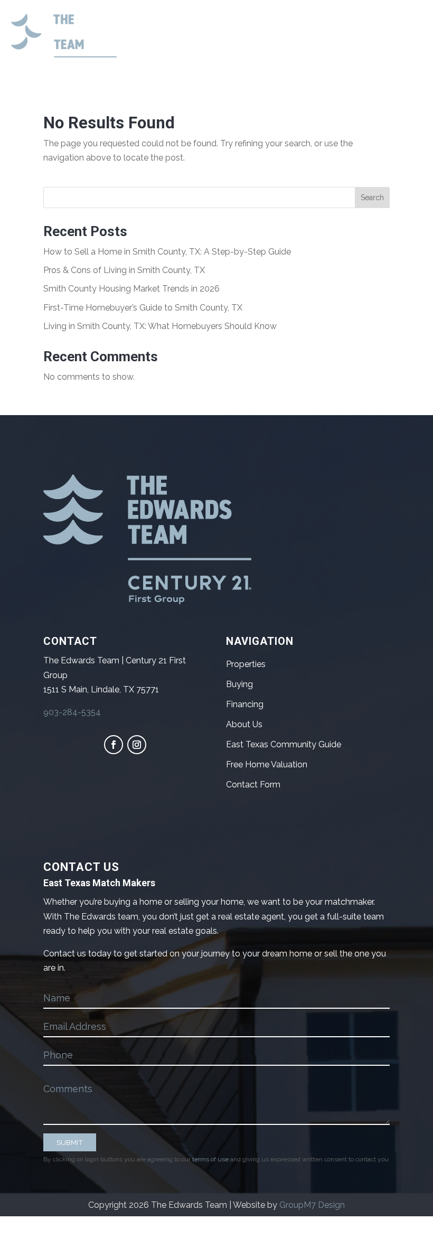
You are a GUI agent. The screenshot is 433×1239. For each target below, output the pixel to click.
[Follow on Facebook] (113, 744)
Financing (244, 704)
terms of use (210, 1159)
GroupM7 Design (312, 1205)
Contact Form (253, 785)
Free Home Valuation (266, 764)
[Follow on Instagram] (136, 744)
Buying (239, 684)
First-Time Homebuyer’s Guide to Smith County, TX (142, 308)
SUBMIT (70, 1142)
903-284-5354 (72, 712)
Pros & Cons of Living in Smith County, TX (124, 270)
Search (372, 197)
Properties (246, 664)
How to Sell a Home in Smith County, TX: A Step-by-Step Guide (167, 252)
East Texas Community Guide (283, 744)
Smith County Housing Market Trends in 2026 (131, 289)
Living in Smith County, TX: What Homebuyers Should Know (160, 326)
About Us (244, 724)
